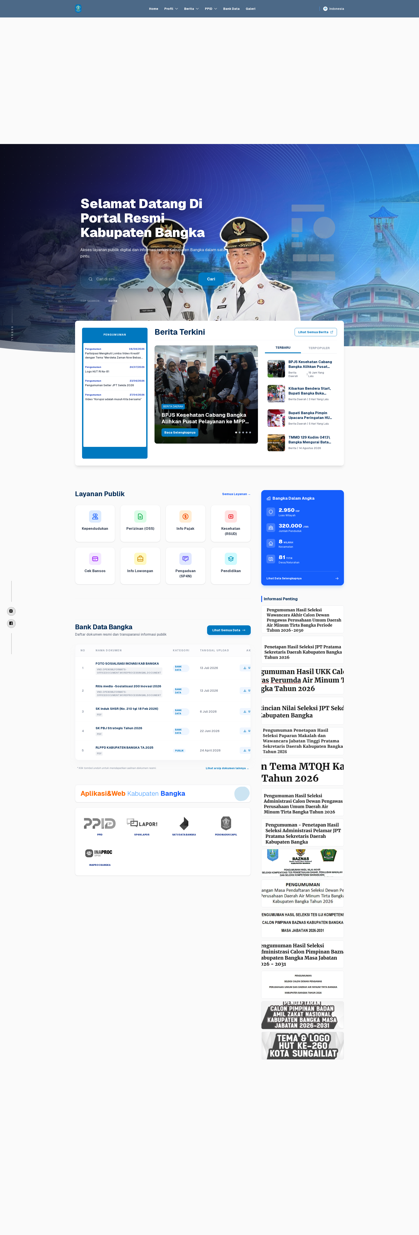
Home (153, 9)
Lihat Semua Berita (313, 332)
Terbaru (282, 348)
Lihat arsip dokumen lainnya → (227, 768)
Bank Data (231, 9)
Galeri (250, 9)
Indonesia (334, 9)
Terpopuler (319, 348)
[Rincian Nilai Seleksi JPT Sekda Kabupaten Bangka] (302, 711)
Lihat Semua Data (226, 630)
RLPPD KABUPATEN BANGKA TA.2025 (124, 748)
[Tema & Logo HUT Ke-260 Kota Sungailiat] (302, 1046)
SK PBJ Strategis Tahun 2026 (119, 728)
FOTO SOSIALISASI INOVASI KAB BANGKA (127, 664)
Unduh (252, 668)
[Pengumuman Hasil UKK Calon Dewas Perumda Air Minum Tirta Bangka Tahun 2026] (302, 680)
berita (112, 301)
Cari (211, 278)
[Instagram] (11, 611)
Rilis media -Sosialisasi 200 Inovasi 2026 (128, 686)
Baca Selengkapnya (180, 432)
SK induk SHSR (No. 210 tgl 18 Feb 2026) (127, 709)
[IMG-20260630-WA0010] (302, 893)
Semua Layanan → (236, 494)
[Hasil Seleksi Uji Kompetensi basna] (302, 924)
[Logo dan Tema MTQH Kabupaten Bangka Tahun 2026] (302, 772)
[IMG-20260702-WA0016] (302, 863)
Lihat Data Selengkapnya (284, 578)
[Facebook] (11, 623)
